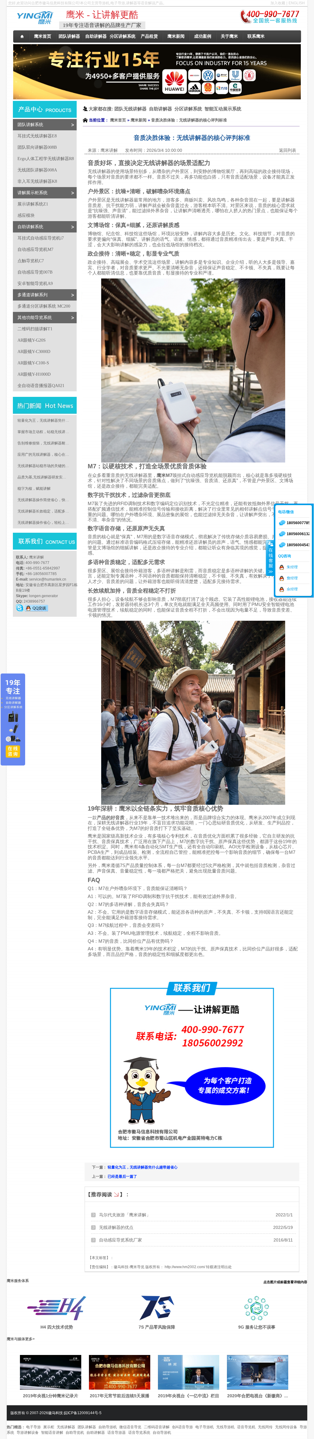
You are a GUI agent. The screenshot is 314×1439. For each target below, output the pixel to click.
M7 (164, 475)
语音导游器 (116, 1432)
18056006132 (298, 534)
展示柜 (48, 1427)
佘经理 (292, 589)
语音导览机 (246, 1427)
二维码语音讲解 (157, 1427)
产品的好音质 (110, 817)
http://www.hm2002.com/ (185, 1267)
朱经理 (292, 567)
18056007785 (298, 523)
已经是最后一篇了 (122, 1176)
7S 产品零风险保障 (157, 1327)
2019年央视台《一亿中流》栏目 (188, 1395)
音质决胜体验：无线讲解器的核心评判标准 (189, 120)
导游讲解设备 (28, 1432)
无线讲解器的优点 (116, 1227)
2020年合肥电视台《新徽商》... (257, 1395)
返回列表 (287, 150)
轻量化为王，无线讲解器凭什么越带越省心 (143, 1167)
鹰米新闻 (139, 120)
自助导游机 (107, 1427)
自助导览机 (75, 1432)
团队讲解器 (87, 1427)
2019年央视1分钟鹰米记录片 (50, 1395)
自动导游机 (162, 1432)
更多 (29, 1339)
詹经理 (292, 578)
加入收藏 (277, 3)
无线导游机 (225, 1427)
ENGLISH (297, 3)
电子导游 (33, 1427)
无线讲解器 (66, 1427)
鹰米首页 (118, 120)
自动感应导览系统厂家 (120, 1240)
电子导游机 (204, 1427)
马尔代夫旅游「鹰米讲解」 (125, 1214)
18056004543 (298, 545)
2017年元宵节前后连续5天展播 (119, 1395)
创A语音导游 (182, 1427)
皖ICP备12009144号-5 (82, 1413)
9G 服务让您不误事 (256, 1327)
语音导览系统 (139, 1432)
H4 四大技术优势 (56, 1327)
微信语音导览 (130, 1427)
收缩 (270, 558)
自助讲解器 (95, 1432)
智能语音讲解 (52, 1432)
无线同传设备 (286, 1427)
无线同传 (265, 1427)
